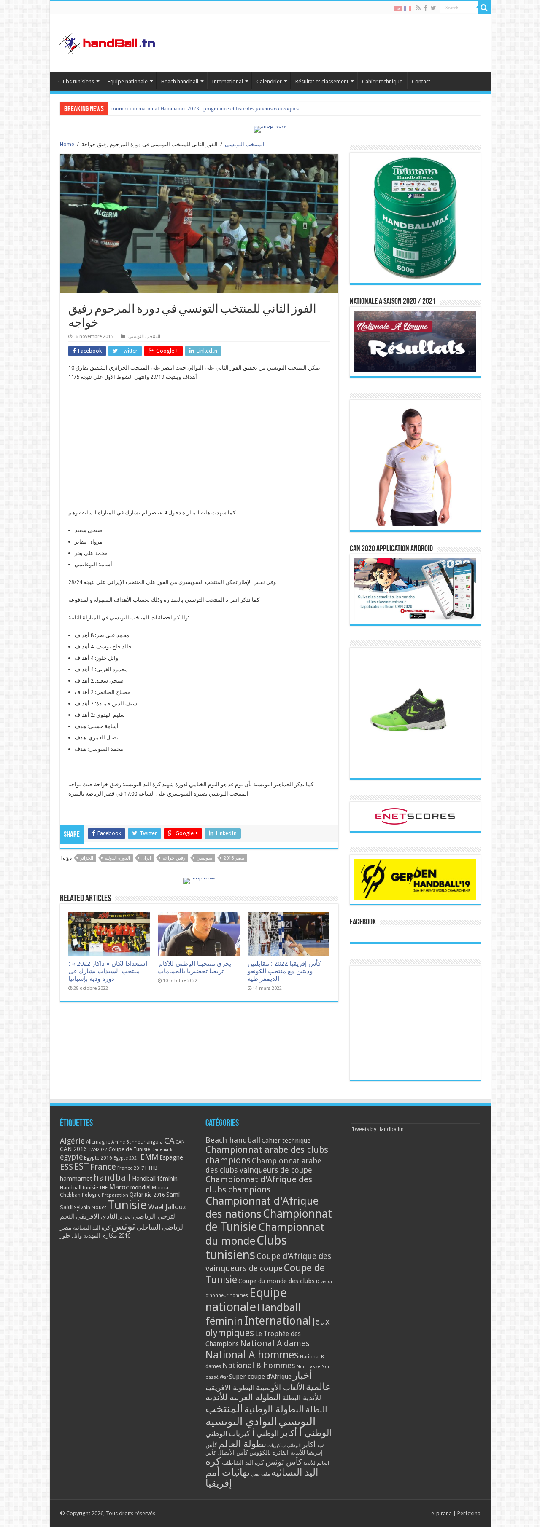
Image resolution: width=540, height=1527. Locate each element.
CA (169, 1141)
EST (81, 1166)
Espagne (171, 1157)
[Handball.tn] (108, 41)
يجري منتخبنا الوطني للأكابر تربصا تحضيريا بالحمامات (194, 967)
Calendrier (269, 81)
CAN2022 (97, 1149)
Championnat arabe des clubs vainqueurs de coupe (263, 1165)
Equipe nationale (128, 81)
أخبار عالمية (312, 1381)
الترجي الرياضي (155, 1216)
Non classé (308, 1366)
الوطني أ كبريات (254, 1433)
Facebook (363, 922)
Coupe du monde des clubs (276, 1281)
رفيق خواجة (173, 858)
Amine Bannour (128, 1142)
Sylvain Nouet (90, 1208)
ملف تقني (260, 1474)
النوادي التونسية (241, 1421)
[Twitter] (433, 8)
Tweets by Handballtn (377, 1129)
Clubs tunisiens (76, 81)
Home (67, 144)
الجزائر (86, 858)
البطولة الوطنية (274, 1409)
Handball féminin (155, 1178)
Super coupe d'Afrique (260, 1376)
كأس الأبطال (232, 1452)
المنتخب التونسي (245, 144)
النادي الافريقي (96, 1216)
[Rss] (418, 8)
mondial (140, 1187)
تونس (123, 1226)
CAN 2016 (73, 1149)
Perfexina (469, 1513)
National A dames (275, 1343)
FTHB (151, 1168)
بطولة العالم (242, 1443)
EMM (149, 1156)
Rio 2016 (155, 1195)
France (103, 1167)
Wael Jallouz (167, 1207)
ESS (66, 1167)
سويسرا (204, 858)
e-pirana (441, 1513)
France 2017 (130, 1168)
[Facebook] (425, 8)
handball (112, 1177)
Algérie (72, 1140)
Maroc (119, 1187)
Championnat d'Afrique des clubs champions (258, 1184)
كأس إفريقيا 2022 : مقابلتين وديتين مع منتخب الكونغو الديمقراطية (284, 971)
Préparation (115, 1195)
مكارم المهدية (100, 1235)
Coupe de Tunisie (129, 1149)
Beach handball (179, 81)
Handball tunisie (79, 1187)
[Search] (484, 7)
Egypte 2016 (98, 1158)
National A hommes (252, 1354)
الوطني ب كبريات (284, 1445)
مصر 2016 (234, 858)
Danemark (162, 1149)
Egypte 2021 (126, 1158)
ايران (146, 858)
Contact (421, 81)
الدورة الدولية (117, 858)
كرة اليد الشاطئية (243, 1462)
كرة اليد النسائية (91, 1227)
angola (154, 1142)
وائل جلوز (71, 1235)
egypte (71, 1157)
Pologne (91, 1195)
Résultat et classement (321, 81)
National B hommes (258, 1365)
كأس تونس (283, 1462)
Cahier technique (382, 81)
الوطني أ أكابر (306, 1433)
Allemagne (98, 1142)
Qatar (136, 1194)
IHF (104, 1187)
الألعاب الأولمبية (280, 1387)
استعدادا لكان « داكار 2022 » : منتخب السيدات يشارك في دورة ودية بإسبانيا (107, 971)
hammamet (76, 1178)
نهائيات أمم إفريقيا (227, 1478)
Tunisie (127, 1205)
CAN (180, 1142)
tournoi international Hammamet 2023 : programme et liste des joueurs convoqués (205, 108)
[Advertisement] (199, 449)
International (227, 81)
